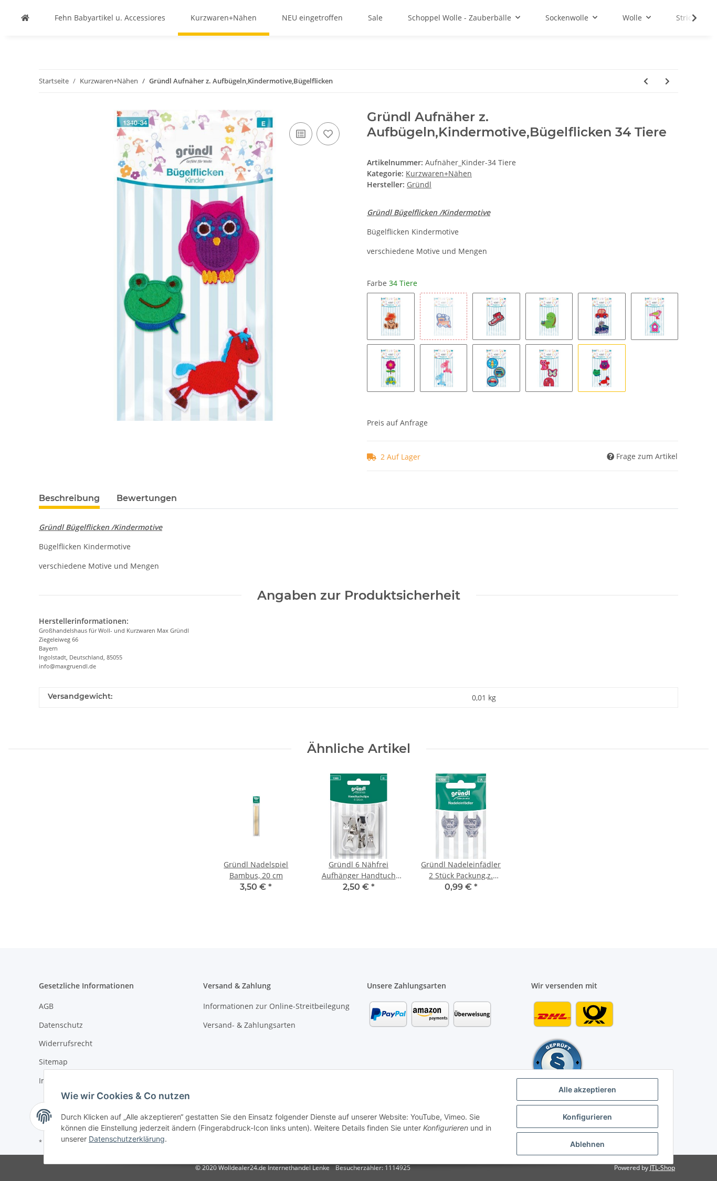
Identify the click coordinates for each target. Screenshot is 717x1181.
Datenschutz (61, 1025)
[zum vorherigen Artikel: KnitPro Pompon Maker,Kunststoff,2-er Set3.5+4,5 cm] (646, 81)
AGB (46, 1006)
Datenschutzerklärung (127, 1138)
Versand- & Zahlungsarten (249, 1025)
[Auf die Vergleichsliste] (300, 133)
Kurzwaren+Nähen (439, 173)
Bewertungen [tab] (147, 498)
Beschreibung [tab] (69, 498)
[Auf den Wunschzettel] (328, 133)
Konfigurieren (587, 1116)
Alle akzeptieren (587, 1089)
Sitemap (53, 1062)
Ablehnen (587, 1144)
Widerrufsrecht (65, 1043)
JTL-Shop (662, 1167)
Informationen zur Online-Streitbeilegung (276, 1006)
